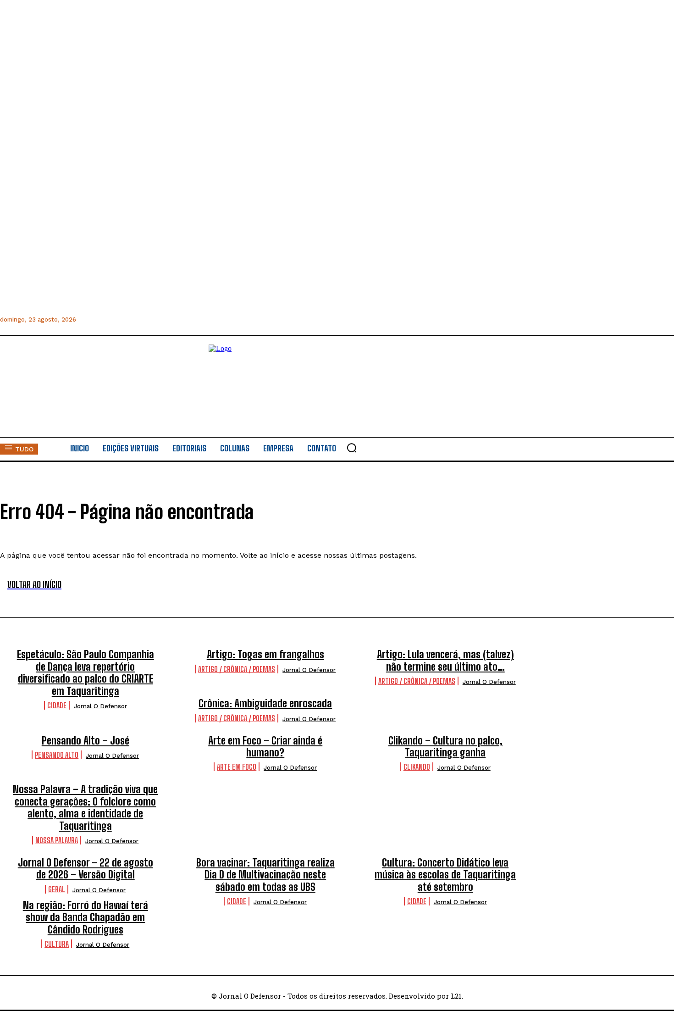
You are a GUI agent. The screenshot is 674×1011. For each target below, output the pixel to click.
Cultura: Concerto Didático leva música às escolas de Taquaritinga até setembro (445, 874)
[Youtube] (167, 319)
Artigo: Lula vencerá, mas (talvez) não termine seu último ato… (445, 660)
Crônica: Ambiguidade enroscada (265, 703)
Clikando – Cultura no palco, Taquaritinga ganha (445, 746)
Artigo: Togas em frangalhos (265, 654)
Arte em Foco (236, 766)
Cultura (56, 943)
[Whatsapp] (125, 319)
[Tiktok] (187, 319)
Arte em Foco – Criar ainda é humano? (265, 746)
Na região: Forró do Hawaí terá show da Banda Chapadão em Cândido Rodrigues (85, 917)
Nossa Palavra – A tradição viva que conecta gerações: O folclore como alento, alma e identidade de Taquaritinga (85, 807)
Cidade (56, 705)
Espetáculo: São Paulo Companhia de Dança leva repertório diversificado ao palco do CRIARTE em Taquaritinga (85, 672)
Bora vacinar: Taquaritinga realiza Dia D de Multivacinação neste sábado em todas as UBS (265, 874)
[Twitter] (146, 319)
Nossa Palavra (56, 840)
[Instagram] (105, 319)
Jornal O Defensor (100, 706)
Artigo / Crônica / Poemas (236, 669)
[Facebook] (84, 319)
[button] (352, 448)
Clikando (416, 766)
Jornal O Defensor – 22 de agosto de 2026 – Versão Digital (85, 868)
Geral (56, 889)
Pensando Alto (56, 754)
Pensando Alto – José (85, 740)
